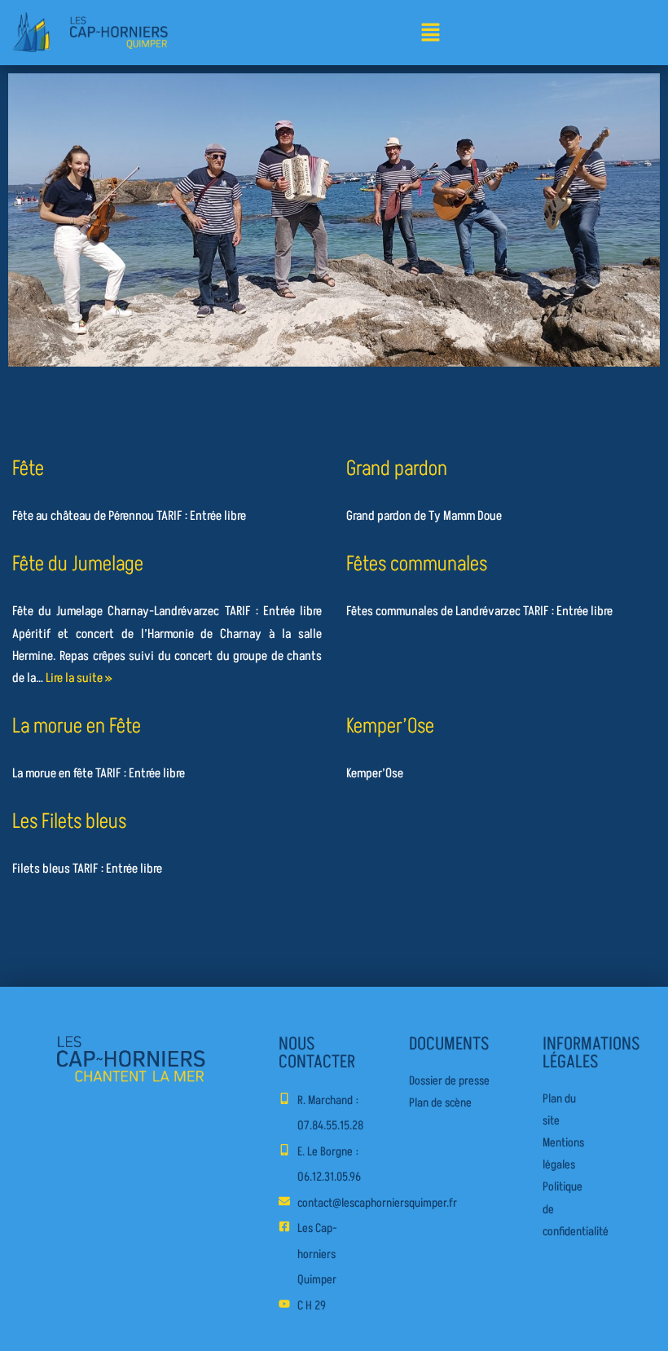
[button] (430, 33)
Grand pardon (396, 468)
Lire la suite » (79, 678)
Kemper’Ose (390, 726)
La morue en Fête (76, 726)
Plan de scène (440, 1102)
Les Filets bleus (69, 821)
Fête (28, 468)
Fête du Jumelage (77, 564)
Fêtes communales (416, 564)
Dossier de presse (449, 1080)
